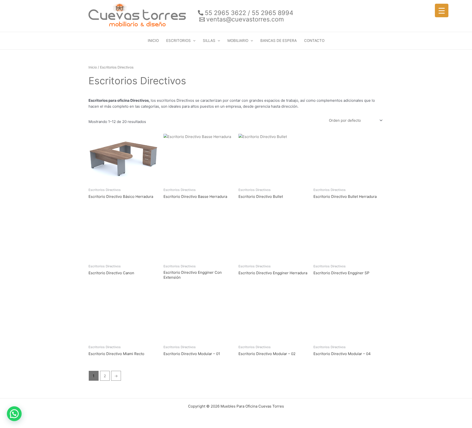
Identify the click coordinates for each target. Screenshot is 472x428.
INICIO (153, 40)
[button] (193, 40)
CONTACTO (314, 40)
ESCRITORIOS (178, 40)
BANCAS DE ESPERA (278, 40)
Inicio (92, 67)
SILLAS (209, 40)
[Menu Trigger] (441, 10)
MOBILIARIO (237, 40)
